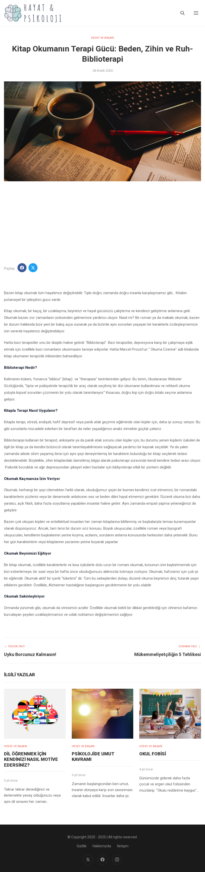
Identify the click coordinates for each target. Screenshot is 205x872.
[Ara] (182, 12)
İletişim (122, 846)
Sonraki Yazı (188, 646)
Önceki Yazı (16, 646)
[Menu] (196, 13)
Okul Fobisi (152, 753)
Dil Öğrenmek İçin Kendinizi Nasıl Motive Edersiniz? (31, 759)
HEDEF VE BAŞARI (102, 37)
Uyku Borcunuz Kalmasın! (30, 654)
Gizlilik (81, 846)
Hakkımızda (101, 846)
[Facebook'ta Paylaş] (22, 267)
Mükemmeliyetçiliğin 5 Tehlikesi (167, 654)
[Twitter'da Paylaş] (33, 267)
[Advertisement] (102, 222)
